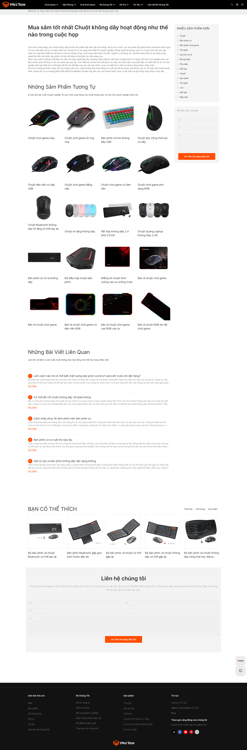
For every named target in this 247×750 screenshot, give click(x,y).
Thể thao (188, 509)
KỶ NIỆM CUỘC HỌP (86, 723)
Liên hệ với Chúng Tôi (38, 729)
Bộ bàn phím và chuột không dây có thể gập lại (162, 554)
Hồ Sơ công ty (83, 702)
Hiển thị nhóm (83, 707)
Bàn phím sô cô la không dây (43, 280)
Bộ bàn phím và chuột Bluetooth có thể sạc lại (42, 554)
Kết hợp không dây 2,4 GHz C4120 (115, 233)
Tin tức (31, 724)
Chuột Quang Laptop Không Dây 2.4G (150, 233)
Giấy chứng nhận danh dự (88, 718)
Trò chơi (127, 703)
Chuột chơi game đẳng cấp (78, 186)
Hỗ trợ (31, 719)
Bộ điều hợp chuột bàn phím (78, 280)
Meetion (32, 11)
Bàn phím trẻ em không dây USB (115, 140)
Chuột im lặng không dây (80, 231)
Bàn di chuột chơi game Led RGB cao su (115, 326)
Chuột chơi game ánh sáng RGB (151, 186)
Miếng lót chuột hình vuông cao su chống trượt (117, 280)
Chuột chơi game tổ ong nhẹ (79, 140)
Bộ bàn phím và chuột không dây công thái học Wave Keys (201, 555)
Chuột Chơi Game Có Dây (136, 719)
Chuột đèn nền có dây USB (41, 186)
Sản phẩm (213, 509)
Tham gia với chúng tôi (87, 728)
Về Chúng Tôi (34, 713)
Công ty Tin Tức (179, 702)
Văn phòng (129, 708)
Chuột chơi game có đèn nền (116, 186)
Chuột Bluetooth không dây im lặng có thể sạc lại (43, 226)
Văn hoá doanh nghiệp (87, 713)
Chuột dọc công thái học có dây (153, 140)
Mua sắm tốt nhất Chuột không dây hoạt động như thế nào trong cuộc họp (79, 11)
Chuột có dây (130, 729)
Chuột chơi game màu (41, 138)
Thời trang (200, 509)
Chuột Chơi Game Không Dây (138, 724)
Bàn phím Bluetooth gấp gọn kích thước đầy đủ (84, 554)
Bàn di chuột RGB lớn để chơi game (152, 326)
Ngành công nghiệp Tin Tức (184, 707)
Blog (173, 713)
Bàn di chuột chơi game (152, 278)
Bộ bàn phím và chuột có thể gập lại (123, 554)
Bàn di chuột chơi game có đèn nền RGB (81, 326)
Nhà (30, 703)
